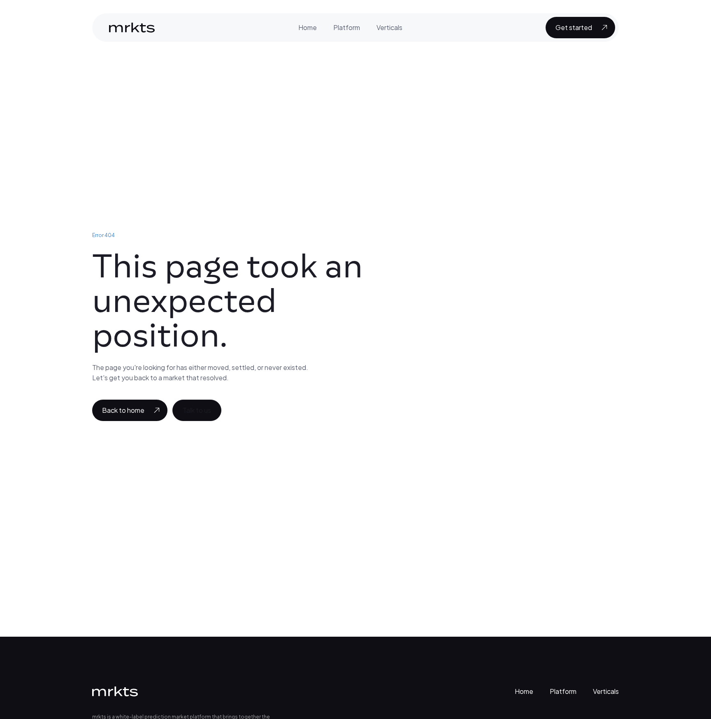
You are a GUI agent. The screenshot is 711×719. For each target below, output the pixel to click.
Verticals (389, 27)
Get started (573, 27)
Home (307, 27)
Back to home (123, 410)
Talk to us (197, 410)
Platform (346, 27)
